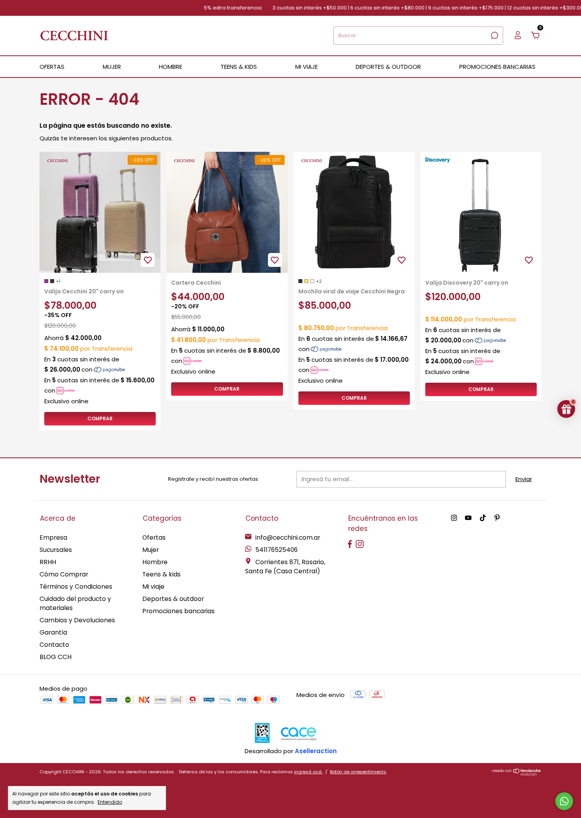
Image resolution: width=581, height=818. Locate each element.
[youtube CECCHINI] (468, 518)
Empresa (53, 537)
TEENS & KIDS (239, 66)
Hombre (155, 562)
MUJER (112, 66)
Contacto (54, 644)
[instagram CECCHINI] (454, 518)
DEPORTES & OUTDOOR (388, 66)
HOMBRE (170, 66)
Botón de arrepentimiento (358, 772)
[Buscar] (494, 35)
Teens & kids (161, 574)
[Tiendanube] (516, 773)
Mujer (150, 550)
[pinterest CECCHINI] (497, 518)
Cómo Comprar (64, 574)
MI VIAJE (306, 66)
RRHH (48, 562)
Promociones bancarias (497, 66)
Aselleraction (316, 751)
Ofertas (154, 537)
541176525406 (276, 550)
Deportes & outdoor (173, 599)
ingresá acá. (308, 772)
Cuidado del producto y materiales (75, 603)
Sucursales (56, 550)
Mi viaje (153, 586)
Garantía (53, 632)
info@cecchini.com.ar (287, 537)
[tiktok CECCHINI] (482, 518)
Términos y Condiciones (76, 586)
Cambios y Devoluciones (77, 620)
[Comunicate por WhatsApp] (564, 801)
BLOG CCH (56, 657)
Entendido (110, 802)
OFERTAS (52, 66)
